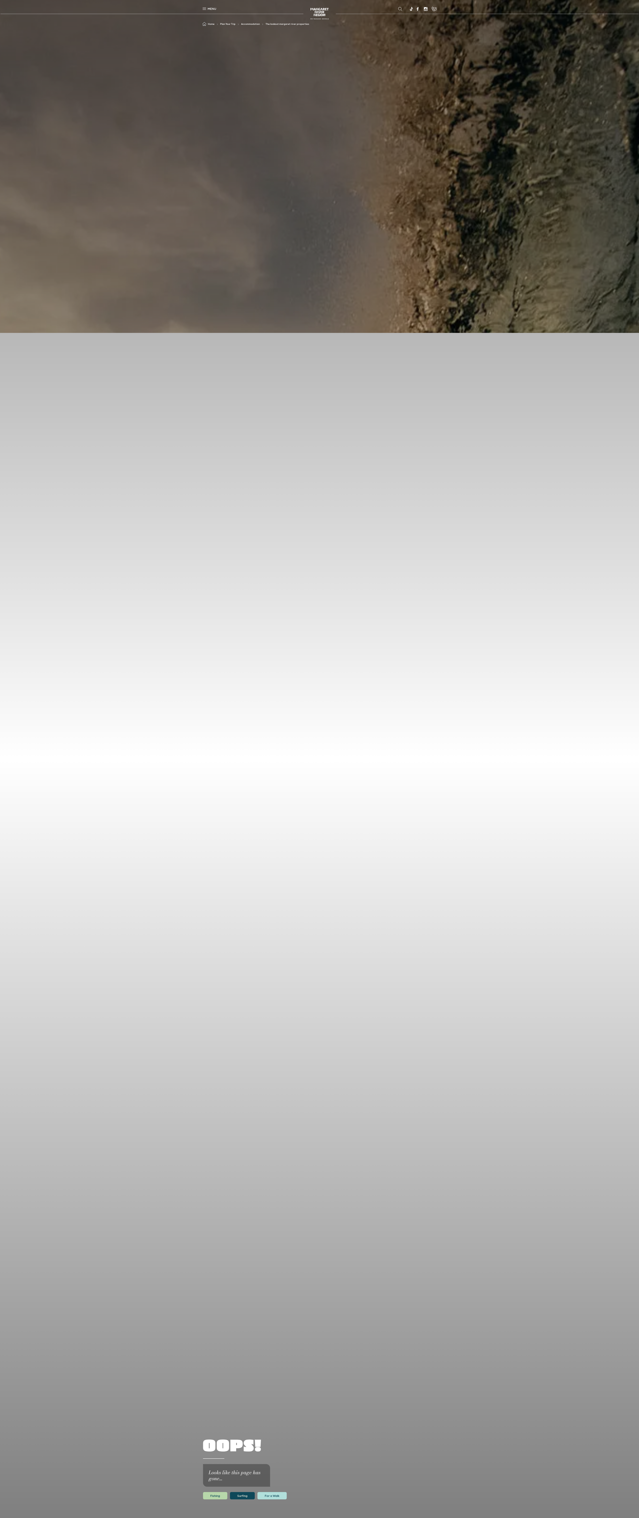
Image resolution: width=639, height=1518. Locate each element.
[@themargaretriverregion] (411, 9)
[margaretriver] (425, 9)
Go (355, 9)
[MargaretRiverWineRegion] (417, 9)
